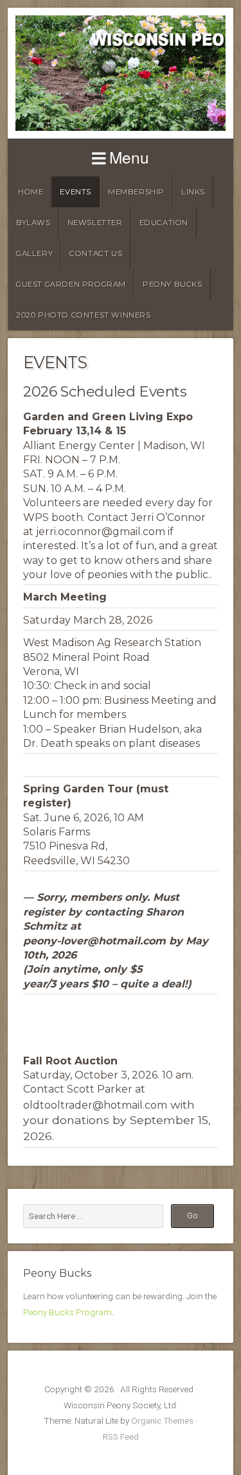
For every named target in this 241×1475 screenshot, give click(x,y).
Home (30, 191)
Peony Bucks (172, 284)
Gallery (34, 253)
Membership (136, 191)
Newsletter (95, 222)
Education (163, 222)
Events (75, 191)
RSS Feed (121, 1436)
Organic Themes (162, 1420)
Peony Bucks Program (67, 1312)
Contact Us (95, 253)
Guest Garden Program (71, 284)
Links (193, 191)
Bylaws (33, 222)
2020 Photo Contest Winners (83, 315)
